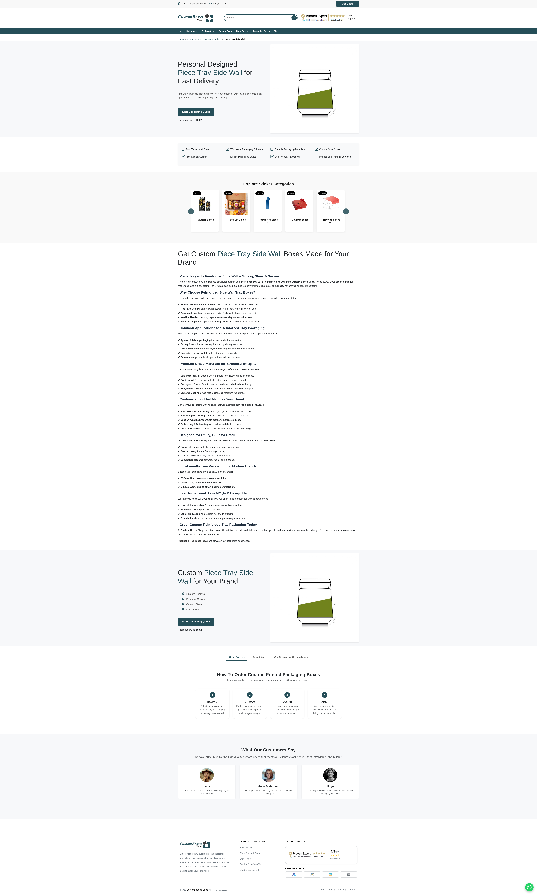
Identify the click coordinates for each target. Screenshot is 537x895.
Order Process (237, 657)
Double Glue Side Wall (251, 864)
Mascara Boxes (205, 220)
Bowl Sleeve (246, 847)
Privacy (331, 889)
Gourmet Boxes (300, 220)
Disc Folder (245, 859)
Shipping (341, 889)
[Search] (294, 17)
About (323, 889)
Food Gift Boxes (237, 220)
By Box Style (193, 39)
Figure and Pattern (211, 39)
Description (259, 657)
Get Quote (347, 3)
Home (181, 39)
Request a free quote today (193, 541)
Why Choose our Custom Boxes (291, 657)
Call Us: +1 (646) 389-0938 (194, 4)
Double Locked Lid (249, 870)
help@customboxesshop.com (226, 4)
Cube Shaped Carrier (250, 853)
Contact (352, 889)
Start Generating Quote (196, 111)
